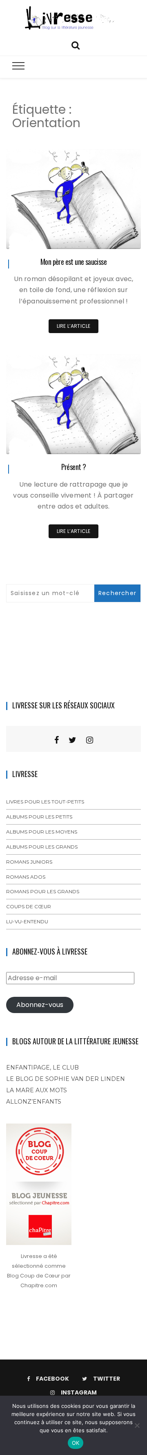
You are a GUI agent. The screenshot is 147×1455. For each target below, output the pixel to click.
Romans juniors (29, 862)
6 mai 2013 (118, 237)
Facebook (52, 1379)
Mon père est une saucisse (73, 261)
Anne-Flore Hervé (51, 237)
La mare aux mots (36, 1090)
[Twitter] (72, 740)
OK (76, 1443)
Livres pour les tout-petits (45, 802)
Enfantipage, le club (42, 1067)
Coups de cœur (28, 906)
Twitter (106, 1379)
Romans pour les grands (42, 891)
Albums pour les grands (42, 847)
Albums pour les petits (39, 817)
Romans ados (25, 877)
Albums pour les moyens (41, 832)
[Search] (75, 44)
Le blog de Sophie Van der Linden (65, 1079)
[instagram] (89, 740)
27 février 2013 (113, 442)
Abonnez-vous (39, 1004)
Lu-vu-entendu (27, 921)
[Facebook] (56, 740)
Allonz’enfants (33, 1101)
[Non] (137, 1425)
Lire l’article (74, 326)
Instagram (79, 1392)
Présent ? (73, 466)
